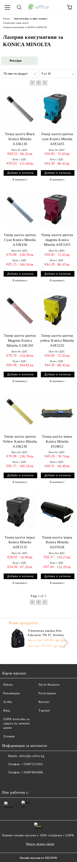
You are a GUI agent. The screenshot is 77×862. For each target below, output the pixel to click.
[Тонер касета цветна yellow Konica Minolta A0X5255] (57, 311)
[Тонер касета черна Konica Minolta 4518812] (57, 411)
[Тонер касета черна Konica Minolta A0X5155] (20, 512)
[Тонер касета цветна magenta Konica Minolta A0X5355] (57, 210)
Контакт (44, 702)
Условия (9, 736)
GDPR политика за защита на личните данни (16, 723)
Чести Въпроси (48, 684)
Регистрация (47, 693)
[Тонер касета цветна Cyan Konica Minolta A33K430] (20, 210)
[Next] (63, 642)
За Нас (7, 702)
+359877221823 (32, 764)
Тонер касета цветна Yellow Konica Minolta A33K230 (20, 441)
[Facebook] (7, 781)
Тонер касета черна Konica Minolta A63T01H (57, 542)
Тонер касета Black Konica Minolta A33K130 (20, 139)
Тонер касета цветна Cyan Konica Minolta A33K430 (20, 240)
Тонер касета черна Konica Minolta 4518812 (57, 441)
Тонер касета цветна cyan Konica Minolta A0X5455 (57, 139)
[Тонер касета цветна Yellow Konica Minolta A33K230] (20, 411)
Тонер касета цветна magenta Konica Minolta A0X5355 (57, 240)
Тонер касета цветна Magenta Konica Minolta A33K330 (20, 340)
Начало (8, 684)
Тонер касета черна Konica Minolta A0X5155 (20, 542)
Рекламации (11, 693)
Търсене (44, 710)
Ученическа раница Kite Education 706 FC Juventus (46, 633)
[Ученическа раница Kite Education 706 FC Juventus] (18, 638)
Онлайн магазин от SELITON (38, 857)
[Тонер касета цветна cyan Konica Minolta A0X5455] (57, 109)
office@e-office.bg (31, 756)
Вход (6, 710)
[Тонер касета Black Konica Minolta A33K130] (20, 109)
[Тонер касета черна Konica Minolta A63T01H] (57, 512)
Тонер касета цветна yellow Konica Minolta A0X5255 (57, 340)
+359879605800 (32, 772)
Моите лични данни (40, 844)
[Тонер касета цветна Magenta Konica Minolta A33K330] (20, 311)
